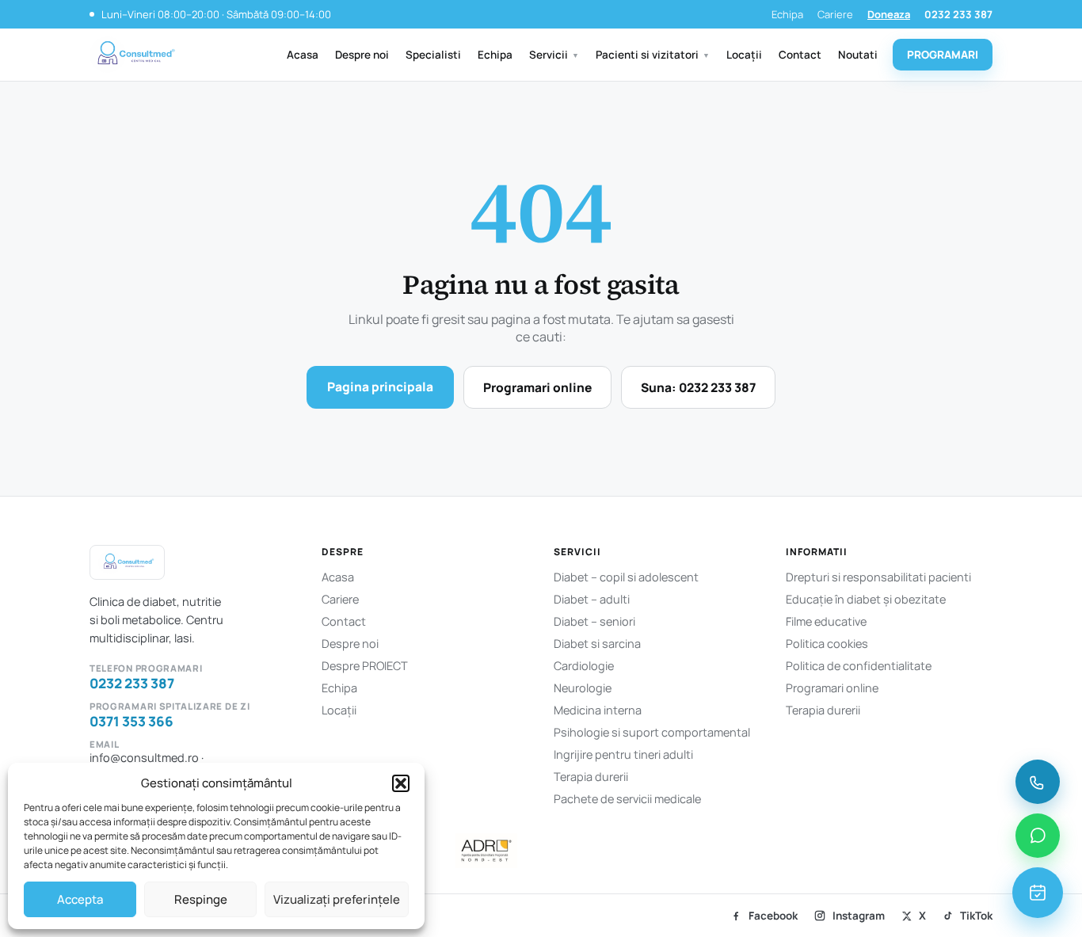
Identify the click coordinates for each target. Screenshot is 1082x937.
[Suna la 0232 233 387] (1037, 782)
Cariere (835, 14)
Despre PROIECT (365, 665)
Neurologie (582, 687)
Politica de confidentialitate (859, 665)
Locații (744, 55)
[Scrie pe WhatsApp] (1037, 835)
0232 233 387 (958, 14)
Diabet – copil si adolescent (626, 577)
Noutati (858, 55)
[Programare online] (1037, 892)
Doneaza (888, 14)
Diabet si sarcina (597, 643)
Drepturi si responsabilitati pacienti (878, 577)
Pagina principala (380, 386)
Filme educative (826, 621)
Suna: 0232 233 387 (698, 387)
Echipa (787, 14)
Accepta (80, 899)
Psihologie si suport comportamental (652, 732)
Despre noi (362, 55)
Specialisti (433, 55)
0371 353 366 (131, 721)
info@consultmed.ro (144, 757)
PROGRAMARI (942, 55)
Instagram (858, 915)
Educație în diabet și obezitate (866, 599)
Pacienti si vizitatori (653, 55)
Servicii (554, 55)
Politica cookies (827, 643)
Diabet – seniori (594, 621)
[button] (401, 783)
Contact (800, 55)
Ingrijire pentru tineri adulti (623, 754)
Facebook (773, 915)
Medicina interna (598, 710)
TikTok (976, 915)
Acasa (302, 55)
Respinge (200, 899)
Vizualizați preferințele (336, 899)
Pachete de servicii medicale (627, 798)
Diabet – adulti (592, 599)
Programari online (537, 387)
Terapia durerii (591, 776)
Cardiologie (584, 665)
